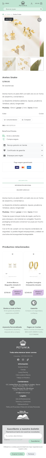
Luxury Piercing (23, 372)
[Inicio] (3, 14)
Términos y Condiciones (23, 401)
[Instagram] (23, 360)
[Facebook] (18, 360)
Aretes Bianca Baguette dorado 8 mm (12, 284)
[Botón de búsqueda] (41, 9)
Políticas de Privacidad (16, 439)
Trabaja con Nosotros (23, 377)
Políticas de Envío (23, 404)
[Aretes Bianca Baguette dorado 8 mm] (12, 265)
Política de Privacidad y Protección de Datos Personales (23, 407)
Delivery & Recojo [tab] (23, 190)
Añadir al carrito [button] (17, 293)
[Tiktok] (28, 360)
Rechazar (31, 454)
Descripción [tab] (23, 180)
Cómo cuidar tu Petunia (23, 375)
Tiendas (23, 369)
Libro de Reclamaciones (23, 399)
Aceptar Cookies (17, 454)
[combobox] (22, 9)
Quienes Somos (23, 367)
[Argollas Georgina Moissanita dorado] (33, 265)
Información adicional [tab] (23, 185)
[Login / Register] (31, 3)
